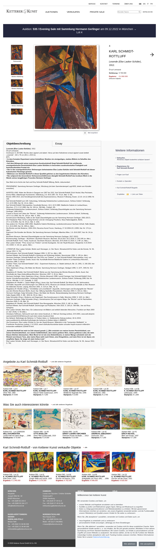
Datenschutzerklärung (101, 537)
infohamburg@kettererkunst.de (54, 506)
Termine (116, 4)
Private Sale (97, 12)
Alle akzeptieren (147, 544)
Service (91, 4)
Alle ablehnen (129, 544)
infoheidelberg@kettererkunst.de (20, 529)
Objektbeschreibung (18, 143)
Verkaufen (73, 12)
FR (151, 4)
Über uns (128, 4)
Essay (58, 143)
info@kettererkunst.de (16, 506)
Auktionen (51, 12)
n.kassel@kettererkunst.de (52, 524)
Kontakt (104, 4)
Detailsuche (148, 12)
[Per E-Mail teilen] (127, 194)
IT (148, 4)
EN (144, 4)
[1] (152, 54)
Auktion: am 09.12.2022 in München (78, 29)
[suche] (140, 12)
